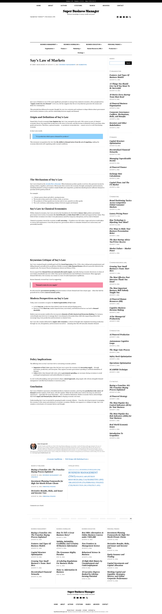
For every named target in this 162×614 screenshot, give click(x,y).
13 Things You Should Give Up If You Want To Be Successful (120, 86)
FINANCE (82, 476)
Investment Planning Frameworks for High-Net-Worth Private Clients (47, 482)
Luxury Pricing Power (119, 213)
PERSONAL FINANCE (114, 44)
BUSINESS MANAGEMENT (48, 44)
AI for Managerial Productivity (117, 317)
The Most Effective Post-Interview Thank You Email (120, 279)
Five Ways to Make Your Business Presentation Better (120, 231)
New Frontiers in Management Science (91, 544)
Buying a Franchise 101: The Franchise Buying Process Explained (48, 471)
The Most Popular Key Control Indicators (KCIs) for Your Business (120, 405)
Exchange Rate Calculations (116, 175)
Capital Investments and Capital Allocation (117, 564)
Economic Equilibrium (55, 459)
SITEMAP (85, 610)
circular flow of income (53, 184)
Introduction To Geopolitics (116, 434)
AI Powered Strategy (118, 396)
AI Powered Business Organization (118, 104)
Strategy (80, 53)
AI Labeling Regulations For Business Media (66, 562)
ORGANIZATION (77, 482)
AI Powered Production (119, 334)
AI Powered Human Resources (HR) (118, 300)
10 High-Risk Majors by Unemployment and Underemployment (92, 563)
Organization (49, 48)
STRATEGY (34, 477)
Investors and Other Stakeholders (118, 124)
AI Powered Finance (118, 167)
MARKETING (83, 64)
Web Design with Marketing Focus (76, 459)
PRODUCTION (80, 485)
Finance (63, 48)
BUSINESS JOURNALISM (71, 44)
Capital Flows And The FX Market (119, 183)
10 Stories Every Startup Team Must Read (120, 96)
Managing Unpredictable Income (120, 159)
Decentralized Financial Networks (120, 151)
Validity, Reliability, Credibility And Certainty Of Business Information (67, 543)
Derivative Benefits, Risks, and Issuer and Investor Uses (47, 492)
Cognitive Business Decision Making (118, 309)
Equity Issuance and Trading (115, 555)
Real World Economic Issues (119, 426)
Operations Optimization (120, 363)
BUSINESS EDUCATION (93, 44)
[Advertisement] (81, 30)
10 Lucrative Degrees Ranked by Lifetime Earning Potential (91, 574)
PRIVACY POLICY (70, 610)
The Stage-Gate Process (120, 350)
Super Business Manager (81, 11)
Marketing (76, 48)
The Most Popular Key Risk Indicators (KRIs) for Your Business (120, 416)
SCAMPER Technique (119, 369)
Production (112, 48)
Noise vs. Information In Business (66, 571)
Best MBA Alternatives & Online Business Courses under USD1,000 (93, 535)
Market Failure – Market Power (120, 249)
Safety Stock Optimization (121, 356)
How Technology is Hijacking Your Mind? (119, 221)
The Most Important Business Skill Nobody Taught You (119, 290)
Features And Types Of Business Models (119, 76)
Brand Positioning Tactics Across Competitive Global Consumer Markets (121, 203)
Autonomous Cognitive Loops (119, 342)
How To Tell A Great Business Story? (65, 534)
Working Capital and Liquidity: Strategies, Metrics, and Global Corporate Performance (117, 575)
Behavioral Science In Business (91, 553)
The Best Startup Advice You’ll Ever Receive (120, 241)
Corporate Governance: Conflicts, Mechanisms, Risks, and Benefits (120, 114)
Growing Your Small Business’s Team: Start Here (119, 268)
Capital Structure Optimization (117, 142)
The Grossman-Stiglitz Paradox (66, 553)
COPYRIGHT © (91, 610)
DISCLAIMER (78, 610)
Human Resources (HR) (94, 48)
